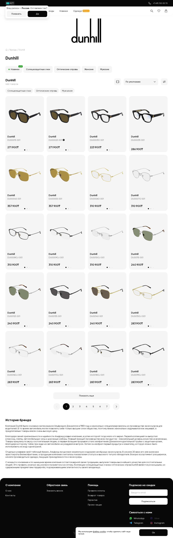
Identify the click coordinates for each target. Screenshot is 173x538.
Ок (153, 532)
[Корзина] (166, 10)
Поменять (16, 14)
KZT (12, 3)
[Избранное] (158, 10)
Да (37, 14)
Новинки (16, 68)
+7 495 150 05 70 (160, 3)
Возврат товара (96, 495)
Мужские (104, 69)
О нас (8, 490)
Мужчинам (67, 90)
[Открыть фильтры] (164, 81)
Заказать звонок (55, 490)
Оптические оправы (67, 69)
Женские (89, 69)
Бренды (13, 50)
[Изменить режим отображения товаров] (117, 81)
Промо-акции (95, 504)
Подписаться (148, 501)
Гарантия (92, 500)
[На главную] (6, 50)
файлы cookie (99, 531)
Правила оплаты (96, 490)
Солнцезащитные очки (38, 69)
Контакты (10, 495)
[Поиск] (151, 10)
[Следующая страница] (116, 406)
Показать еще (86, 395)
